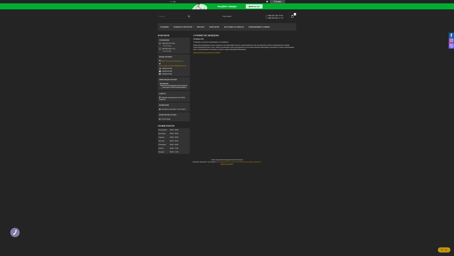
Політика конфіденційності (250, 162)
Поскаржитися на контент (228, 162)
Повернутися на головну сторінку (206, 52)
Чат (445, 250)
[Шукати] (189, 16)
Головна (164, 27)
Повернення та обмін (259, 27)
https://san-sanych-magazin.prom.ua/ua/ (173, 61)
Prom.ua (240, 160)
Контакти (214, 27)
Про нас (201, 27)
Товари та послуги (182, 27)
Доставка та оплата (234, 27)
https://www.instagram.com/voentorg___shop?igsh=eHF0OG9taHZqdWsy (173, 86)
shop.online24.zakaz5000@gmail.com (172, 66)
